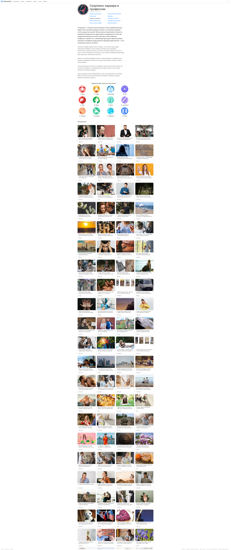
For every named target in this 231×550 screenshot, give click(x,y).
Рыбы (125, 116)
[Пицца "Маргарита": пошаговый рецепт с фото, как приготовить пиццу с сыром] (106, 403)
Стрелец (83, 116)
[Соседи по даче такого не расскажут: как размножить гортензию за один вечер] (144, 442)
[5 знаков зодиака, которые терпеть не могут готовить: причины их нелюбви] (87, 153)
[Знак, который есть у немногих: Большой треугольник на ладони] (144, 173)
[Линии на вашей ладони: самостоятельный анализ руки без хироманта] (87, 307)
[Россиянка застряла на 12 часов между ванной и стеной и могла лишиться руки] (106, 307)
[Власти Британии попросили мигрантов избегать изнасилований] (87, 249)
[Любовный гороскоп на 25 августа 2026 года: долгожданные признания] (106, 499)
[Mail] (2, 1)
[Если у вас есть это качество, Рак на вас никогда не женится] (144, 230)
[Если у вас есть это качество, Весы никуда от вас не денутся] (144, 384)
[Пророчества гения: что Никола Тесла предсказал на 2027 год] (87, 519)
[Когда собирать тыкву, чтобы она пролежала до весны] (144, 461)
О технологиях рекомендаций (211, 549)
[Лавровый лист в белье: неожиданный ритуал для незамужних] (87, 211)
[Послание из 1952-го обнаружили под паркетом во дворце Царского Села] (144, 153)
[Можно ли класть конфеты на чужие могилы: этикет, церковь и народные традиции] (144, 192)
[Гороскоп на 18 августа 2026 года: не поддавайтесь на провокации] (106, 384)
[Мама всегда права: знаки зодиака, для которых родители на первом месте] (106, 230)
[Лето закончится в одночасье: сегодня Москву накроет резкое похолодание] (106, 365)
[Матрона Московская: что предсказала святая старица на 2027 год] (125, 173)
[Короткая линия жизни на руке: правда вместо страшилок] (144, 499)
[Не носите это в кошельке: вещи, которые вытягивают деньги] (125, 134)
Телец (97, 94)
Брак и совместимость (95, 20)
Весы (111, 105)
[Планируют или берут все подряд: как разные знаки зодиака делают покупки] (125, 499)
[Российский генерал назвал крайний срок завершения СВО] (125, 422)
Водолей (111, 116)
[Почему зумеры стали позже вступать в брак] (144, 403)
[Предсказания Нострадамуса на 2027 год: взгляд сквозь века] (87, 134)
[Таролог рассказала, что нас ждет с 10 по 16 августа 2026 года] (125, 288)
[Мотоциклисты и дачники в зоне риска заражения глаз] (125, 326)
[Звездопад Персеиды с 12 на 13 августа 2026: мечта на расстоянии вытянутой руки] (144, 519)
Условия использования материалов (192, 549)
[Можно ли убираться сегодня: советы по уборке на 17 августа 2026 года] (106, 422)
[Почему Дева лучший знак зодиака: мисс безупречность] (87, 346)
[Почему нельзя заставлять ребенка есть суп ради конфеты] (106, 192)
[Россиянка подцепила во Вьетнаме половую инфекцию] (144, 249)
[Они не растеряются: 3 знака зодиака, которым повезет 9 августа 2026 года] (87, 403)
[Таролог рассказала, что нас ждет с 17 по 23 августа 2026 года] (144, 346)
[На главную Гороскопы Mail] (7, 1)
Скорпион (125, 105)
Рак (126, 94)
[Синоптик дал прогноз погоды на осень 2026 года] (87, 173)
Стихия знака (93, 16)
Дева (97, 105)
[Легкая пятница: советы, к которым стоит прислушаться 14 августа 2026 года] (144, 211)
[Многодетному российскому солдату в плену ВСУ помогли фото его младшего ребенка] (144, 134)
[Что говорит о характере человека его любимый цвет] (106, 442)
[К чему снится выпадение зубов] (87, 480)
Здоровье (110, 16)
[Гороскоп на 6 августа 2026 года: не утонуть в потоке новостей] (125, 538)
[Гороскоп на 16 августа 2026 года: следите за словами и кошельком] (106, 538)
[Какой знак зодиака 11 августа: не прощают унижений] (106, 326)
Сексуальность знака (113, 18)
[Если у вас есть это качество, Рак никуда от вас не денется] (106, 288)
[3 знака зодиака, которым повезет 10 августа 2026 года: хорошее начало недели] (125, 346)
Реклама (11, 549)
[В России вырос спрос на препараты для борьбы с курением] (125, 230)
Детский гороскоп (112, 23)
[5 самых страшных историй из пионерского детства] (87, 538)
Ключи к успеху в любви (95, 23)
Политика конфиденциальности (223, 549)
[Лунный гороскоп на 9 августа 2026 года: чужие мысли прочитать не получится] (87, 461)
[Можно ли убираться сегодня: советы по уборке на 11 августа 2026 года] (125, 461)
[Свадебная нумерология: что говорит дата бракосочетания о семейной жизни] (87, 192)
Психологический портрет (114, 13)
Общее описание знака (95, 13)
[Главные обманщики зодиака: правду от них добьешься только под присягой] (106, 173)
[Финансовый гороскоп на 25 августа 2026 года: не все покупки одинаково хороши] (87, 442)
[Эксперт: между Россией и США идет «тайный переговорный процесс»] (106, 519)
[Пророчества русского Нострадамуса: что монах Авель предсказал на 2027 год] (125, 153)
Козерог (97, 116)
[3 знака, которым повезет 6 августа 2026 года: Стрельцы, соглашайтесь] (87, 422)
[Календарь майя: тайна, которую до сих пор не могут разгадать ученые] (125, 442)
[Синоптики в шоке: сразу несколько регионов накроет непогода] (87, 288)
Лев (83, 105)
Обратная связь (202, 549)
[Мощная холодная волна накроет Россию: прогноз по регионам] (106, 346)
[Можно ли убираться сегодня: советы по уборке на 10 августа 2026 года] (144, 480)
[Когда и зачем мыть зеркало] (125, 384)
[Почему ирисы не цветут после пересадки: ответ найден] (144, 538)
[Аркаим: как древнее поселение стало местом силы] (87, 499)
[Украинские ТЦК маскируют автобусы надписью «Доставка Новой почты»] (144, 288)
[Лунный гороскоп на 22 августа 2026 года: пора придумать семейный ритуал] (106, 461)
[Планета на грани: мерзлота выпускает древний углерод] (144, 326)
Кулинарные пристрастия (114, 20)
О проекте (183, 549)
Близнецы (111, 94)
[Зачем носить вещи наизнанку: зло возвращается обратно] (144, 307)
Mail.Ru (2, 549)
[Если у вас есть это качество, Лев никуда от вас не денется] (87, 326)
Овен (83, 94)
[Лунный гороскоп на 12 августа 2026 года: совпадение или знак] (125, 403)
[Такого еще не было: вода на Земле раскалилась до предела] (87, 230)
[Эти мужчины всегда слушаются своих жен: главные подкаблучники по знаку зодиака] (106, 153)
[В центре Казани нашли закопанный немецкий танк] (125, 269)
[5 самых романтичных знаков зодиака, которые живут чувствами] (125, 211)
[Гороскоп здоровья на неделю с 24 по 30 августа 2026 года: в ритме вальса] (144, 365)
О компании (7, 549)
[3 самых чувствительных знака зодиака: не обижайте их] (144, 422)
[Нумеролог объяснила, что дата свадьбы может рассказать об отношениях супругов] (106, 211)
